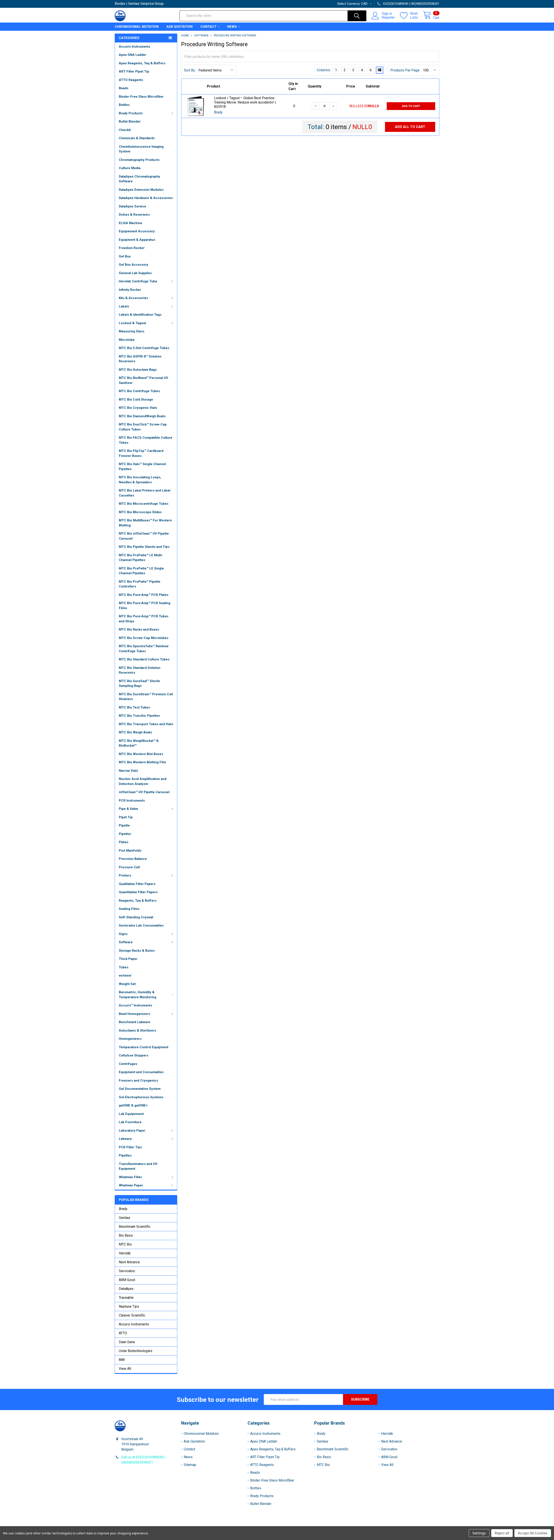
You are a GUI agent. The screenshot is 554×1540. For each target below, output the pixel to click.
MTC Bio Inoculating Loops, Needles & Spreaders (140, 479)
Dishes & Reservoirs (134, 215)
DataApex (126, 1289)
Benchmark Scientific (134, 1227)
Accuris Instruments (134, 47)
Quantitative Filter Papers (138, 892)
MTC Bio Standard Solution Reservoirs (139, 670)
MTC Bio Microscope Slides (140, 512)
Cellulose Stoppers (133, 1055)
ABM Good (127, 1280)
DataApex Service (132, 206)
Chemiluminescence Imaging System (141, 149)
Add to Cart (411, 106)
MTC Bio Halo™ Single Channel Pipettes (142, 466)
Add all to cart (410, 127)
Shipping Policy (236, 1524)
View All (125, 1369)
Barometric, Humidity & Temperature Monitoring (137, 994)
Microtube (127, 340)
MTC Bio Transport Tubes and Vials (146, 724)
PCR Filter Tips (130, 1147)
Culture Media (129, 168)
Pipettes (125, 1155)
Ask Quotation (179, 27)
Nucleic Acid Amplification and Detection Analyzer (142, 781)
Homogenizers (130, 1039)
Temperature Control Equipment (143, 1047)
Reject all (502, 1533)
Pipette (124, 825)
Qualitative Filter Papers (137, 884)
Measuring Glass (131, 331)
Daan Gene (127, 1342)
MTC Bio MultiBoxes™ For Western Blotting (145, 522)
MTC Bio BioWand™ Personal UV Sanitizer (143, 380)
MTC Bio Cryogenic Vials (138, 408)
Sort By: (190, 70)
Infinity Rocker (130, 290)
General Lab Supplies (135, 273)
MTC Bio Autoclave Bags (138, 370)
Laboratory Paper (132, 1130)
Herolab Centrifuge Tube (138, 281)
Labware (125, 1139)
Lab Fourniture (130, 1122)
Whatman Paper (131, 1185)
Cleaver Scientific (132, 1315)
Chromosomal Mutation (137, 27)
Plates (123, 842)
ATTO (123, 1333)
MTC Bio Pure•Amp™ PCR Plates (143, 595)
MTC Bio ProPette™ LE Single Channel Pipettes (141, 570)
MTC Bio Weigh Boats (135, 732)
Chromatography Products (139, 160)
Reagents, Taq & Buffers (137, 901)
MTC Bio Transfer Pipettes (139, 716)
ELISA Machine (130, 223)
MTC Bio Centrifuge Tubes (139, 391)
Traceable (126, 1298)
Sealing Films (129, 909)
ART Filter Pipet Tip (134, 71)
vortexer (125, 975)
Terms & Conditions (155, 1524)
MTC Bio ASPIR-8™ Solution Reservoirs (140, 358)
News (232, 27)
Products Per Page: (405, 70)
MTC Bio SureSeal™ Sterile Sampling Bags (139, 683)
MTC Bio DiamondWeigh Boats (142, 416)
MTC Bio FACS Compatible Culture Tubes (145, 440)
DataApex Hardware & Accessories (146, 198)
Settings (479, 1533)
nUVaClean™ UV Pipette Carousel (144, 792)
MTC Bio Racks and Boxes (139, 629)
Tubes (123, 967)
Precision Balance (133, 859)
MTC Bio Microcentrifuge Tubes (143, 504)
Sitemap (190, 1465)
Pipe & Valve (128, 809)
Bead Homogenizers (134, 1014)
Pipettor (125, 834)
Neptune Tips (129, 1306)
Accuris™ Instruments (135, 1005)
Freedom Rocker (132, 248)
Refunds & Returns (317, 1524)
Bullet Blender (130, 121)
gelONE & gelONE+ (133, 1105)
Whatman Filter (130, 1177)
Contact (208, 27)
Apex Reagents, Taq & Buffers (142, 63)
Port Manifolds (130, 850)
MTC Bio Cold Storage (136, 399)
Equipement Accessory (137, 231)
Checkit (125, 130)
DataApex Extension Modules (141, 190)
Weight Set (127, 984)
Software (126, 942)
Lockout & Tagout (132, 323)
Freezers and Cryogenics (138, 1080)
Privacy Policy (399, 1524)
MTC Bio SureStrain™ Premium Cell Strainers (146, 696)
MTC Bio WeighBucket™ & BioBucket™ (139, 743)
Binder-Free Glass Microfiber (141, 97)
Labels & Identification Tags (140, 315)
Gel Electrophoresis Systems (141, 1097)
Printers (125, 875)
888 (122, 1360)
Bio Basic (126, 1235)
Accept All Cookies (533, 1533)
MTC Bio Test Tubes (134, 707)
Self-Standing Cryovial (136, 917)
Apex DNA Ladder (132, 55)
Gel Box (125, 256)
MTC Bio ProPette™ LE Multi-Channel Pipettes (141, 557)
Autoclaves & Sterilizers (137, 1030)
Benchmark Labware (134, 1022)
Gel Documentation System (140, 1089)
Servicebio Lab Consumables (141, 925)
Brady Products (131, 113)
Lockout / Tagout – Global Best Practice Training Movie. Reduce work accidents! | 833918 (245, 102)
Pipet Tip (126, 817)
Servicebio (127, 1271)
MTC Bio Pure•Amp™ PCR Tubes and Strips (143, 618)
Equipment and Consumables (141, 1072)
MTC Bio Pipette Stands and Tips (144, 547)
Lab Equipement (131, 1114)
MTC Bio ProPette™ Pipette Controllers (139, 584)
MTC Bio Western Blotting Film (142, 762)
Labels (124, 306)
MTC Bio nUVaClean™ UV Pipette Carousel (144, 536)
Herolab (125, 1253)
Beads (123, 88)
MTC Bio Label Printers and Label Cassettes (144, 493)
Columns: (324, 70)
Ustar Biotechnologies (135, 1351)
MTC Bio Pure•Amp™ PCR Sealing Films (144, 605)
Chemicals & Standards (137, 138)
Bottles (124, 105)
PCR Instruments (132, 800)
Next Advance (129, 1262)
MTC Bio (125, 1244)
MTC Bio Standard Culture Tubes (144, 659)
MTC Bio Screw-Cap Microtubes (143, 638)
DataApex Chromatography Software (139, 179)
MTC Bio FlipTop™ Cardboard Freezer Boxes (141, 453)
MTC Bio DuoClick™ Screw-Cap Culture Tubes (143, 426)
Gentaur (124, 1218)
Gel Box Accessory (133, 265)
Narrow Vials (128, 771)
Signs (123, 934)
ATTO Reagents (131, 80)
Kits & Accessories (133, 298)
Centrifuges (128, 1064)
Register (388, 17)
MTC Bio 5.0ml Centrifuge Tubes (144, 348)
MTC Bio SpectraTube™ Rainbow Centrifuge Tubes (144, 648)
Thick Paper (128, 959)
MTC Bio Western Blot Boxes (141, 754)
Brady (123, 1209)
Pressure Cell (129, 867)
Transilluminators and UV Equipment (138, 1166)
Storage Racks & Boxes (137, 951)
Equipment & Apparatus (137, 240)
